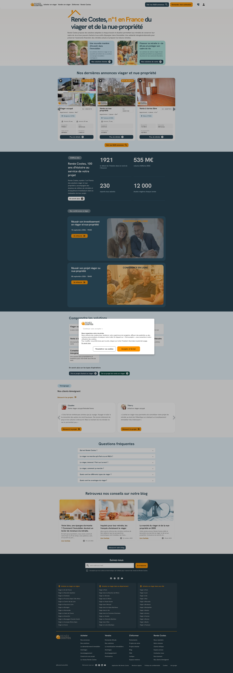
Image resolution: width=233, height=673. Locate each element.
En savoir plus (86, 343)
